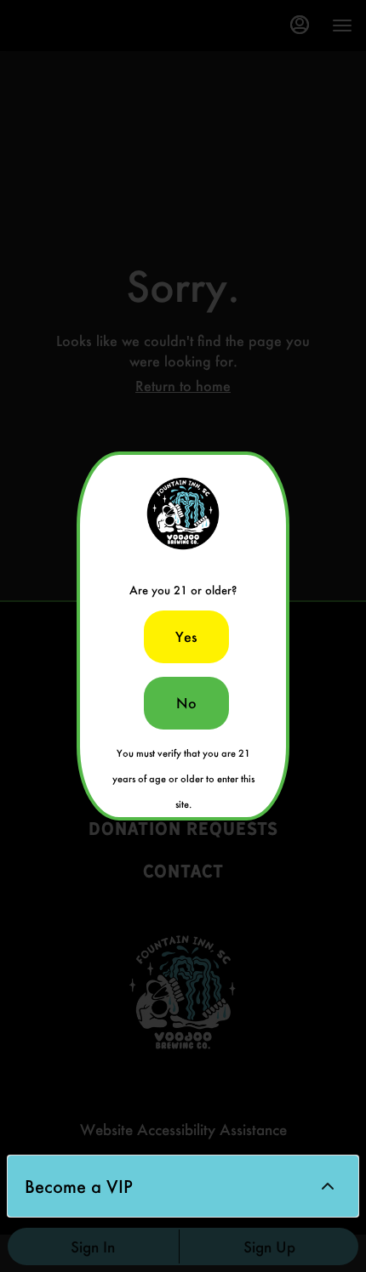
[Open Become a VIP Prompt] (327, 1186)
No (186, 703)
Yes (186, 636)
